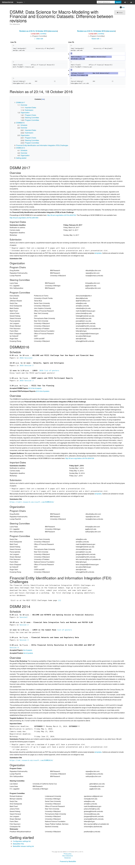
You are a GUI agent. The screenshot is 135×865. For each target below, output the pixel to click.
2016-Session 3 (26, 381)
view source (52, 31)
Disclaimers (67, 858)
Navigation (20, 2)
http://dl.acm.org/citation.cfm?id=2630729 (61, 215)
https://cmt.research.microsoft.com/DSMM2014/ (31, 760)
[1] (59, 600)
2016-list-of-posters (49, 370)
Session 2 (24, 625)
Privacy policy (67, 854)
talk (38, 33)
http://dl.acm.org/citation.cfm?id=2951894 (24, 218)
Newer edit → (96, 38)
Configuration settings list (22, 841)
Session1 (23, 617)
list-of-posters (64, 630)
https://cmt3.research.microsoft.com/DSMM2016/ (32, 502)
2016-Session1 (26, 358)
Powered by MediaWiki (68, 861)
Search (118, 2)
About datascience (67, 856)
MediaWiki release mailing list (23, 846)
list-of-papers (27, 650)
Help (123, 7)
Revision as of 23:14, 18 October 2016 (91, 31)
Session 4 (14, 648)
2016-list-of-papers (34, 388)
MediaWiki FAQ (18, 844)
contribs (43, 33)
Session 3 (24, 640)
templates (98, 253)
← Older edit (38, 38)
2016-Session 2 (26, 365)
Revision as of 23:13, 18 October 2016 (33, 31)
